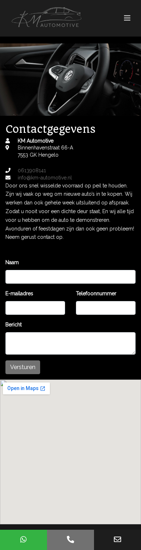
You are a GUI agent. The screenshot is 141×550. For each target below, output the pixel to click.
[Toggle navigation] (127, 18)
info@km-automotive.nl (45, 178)
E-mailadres (19, 293)
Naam (12, 262)
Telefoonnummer (96, 293)
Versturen (22, 367)
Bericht (13, 324)
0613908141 (32, 170)
